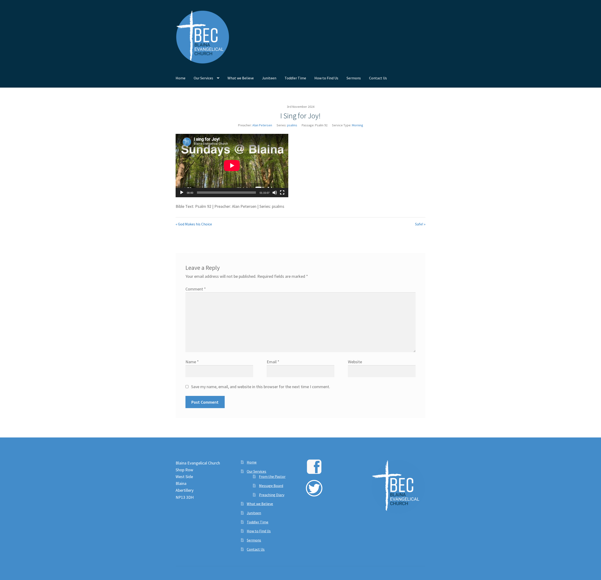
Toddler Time (295, 78)
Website (355, 361)
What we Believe (240, 78)
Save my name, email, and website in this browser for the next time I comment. (260, 386)
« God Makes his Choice (194, 224)
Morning (357, 125)
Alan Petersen (262, 125)
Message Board (271, 485)
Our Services (203, 78)
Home (180, 78)
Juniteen (269, 78)
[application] (232, 165)
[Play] (181, 192)
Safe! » (420, 224)
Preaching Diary (271, 494)
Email (273, 361)
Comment (195, 289)
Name (192, 361)
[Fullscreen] (282, 192)
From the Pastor (272, 476)
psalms (292, 125)
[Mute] (274, 192)
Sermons (354, 78)
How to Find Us (326, 78)
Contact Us (378, 78)
